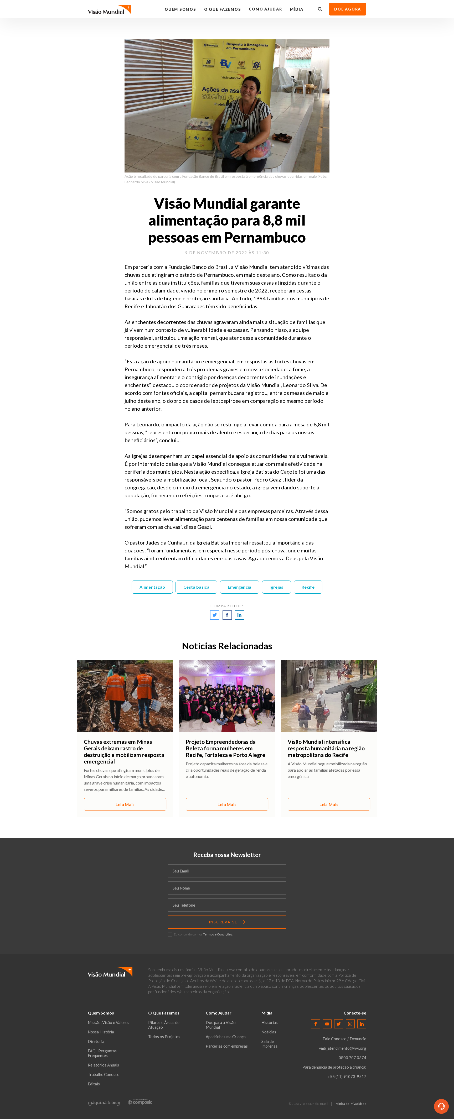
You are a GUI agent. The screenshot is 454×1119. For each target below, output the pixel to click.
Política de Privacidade (350, 1104)
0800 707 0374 (352, 1057)
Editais (94, 1083)
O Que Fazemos (222, 9)
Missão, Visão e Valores (108, 1022)
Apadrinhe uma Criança (226, 1036)
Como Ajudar (265, 9)
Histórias (269, 1022)
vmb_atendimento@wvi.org (342, 1048)
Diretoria (96, 1041)
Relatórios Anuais (103, 1065)
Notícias (268, 1031)
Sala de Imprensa (269, 1043)
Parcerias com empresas (227, 1046)
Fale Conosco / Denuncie (344, 1038)
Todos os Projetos (164, 1036)
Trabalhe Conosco (104, 1074)
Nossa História (101, 1031)
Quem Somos (180, 9)
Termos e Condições (217, 934)
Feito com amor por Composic (140, 1102)
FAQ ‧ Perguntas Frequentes (102, 1053)
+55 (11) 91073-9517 (347, 1076)
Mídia (296, 9)
